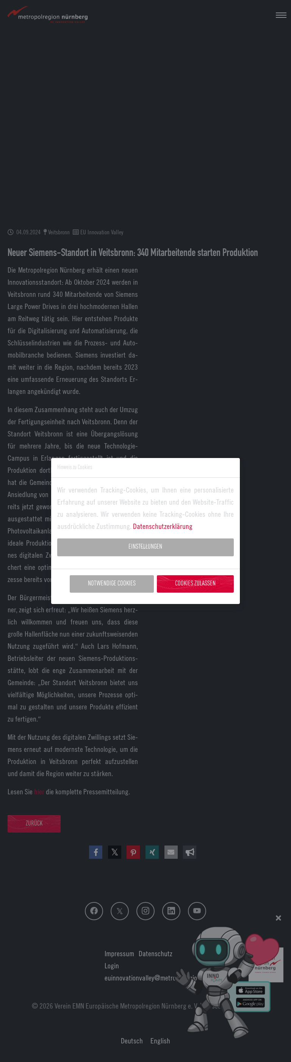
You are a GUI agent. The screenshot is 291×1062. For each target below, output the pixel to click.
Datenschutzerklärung (162, 526)
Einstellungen (145, 547)
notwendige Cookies (112, 583)
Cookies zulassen (195, 583)
